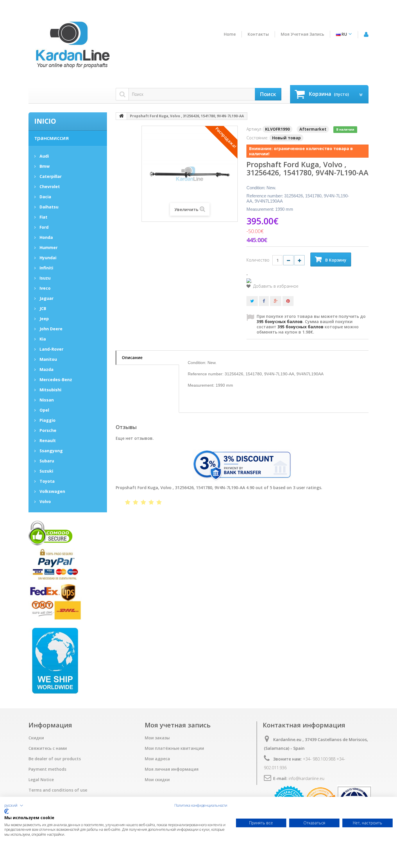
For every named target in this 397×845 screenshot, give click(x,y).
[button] (13, 805)
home (230, 34)
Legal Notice (41, 779)
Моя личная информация (172, 769)
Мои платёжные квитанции (174, 748)
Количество (257, 260)
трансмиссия (51, 137)
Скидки (36, 737)
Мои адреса (157, 758)
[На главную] (121, 116)
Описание (132, 357)
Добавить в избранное (275, 286)
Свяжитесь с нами (47, 748)
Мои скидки (157, 779)
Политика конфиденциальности (200, 805)
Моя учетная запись (302, 34)
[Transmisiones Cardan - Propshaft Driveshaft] (72, 47)
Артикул (253, 129)
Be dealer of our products (54, 758)
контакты (258, 34)
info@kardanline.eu (306, 778)
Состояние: (257, 137)
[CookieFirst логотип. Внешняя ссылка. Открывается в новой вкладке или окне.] (6, 811)
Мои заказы (157, 737)
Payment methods (47, 769)
